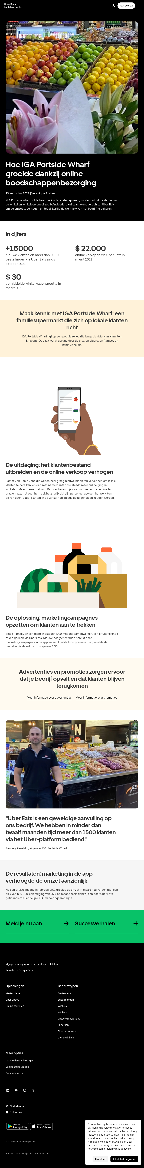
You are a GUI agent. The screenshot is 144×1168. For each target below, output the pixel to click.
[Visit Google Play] (17, 1126)
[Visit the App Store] (41, 1127)
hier (116, 1145)
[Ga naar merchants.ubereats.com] (12, 5)
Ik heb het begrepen (124, 1159)
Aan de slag (126, 5)
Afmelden (100, 1159)
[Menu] (139, 5)
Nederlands (17, 1106)
